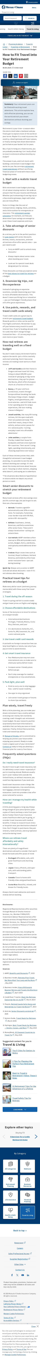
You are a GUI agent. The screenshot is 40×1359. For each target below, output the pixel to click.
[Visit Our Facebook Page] (12, 1276)
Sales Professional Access (18, 1253)
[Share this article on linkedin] (15, 76)
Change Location (33, 2)
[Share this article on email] (26, 76)
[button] (36, 1136)
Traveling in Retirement (20, 47)
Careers (20, 1248)
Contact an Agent (22, 82)
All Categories (10, 1169)
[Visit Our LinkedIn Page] (28, 1276)
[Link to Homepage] (4, 44)
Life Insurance (10, 1200)
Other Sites (18, 1264)
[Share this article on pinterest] (21, 76)
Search (31, 18)
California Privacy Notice (12, 1304)
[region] (20, 1341)
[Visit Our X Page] (17, 1276)
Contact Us (20, 1270)
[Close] (36, 1325)
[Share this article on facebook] (5, 76)
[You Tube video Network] (22, 1276)
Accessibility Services (11, 1320)
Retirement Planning (10, 1185)
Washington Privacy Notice (13, 1310)
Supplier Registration (19, 1259)
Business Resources (28, 1185)
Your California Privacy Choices (15, 1307)
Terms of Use (9, 1318)
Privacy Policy (9, 1301)
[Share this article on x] (10, 76)
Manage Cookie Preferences (14, 1314)
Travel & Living (33, 29)
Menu (34, 7)
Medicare (27, 1169)
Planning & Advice (16, 44)
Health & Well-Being (16, 29)
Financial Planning (27, 1201)
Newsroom (18, 1243)
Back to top (19, 1230)
